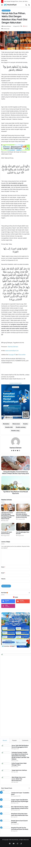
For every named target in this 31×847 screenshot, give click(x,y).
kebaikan (6, 424)
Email (3, 572)
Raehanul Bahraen (7, 26)
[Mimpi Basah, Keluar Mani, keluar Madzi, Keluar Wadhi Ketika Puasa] (5, 816)
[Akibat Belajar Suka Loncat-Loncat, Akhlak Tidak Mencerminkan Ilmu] (6, 779)
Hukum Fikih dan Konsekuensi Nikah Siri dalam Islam (17, 1)
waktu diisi (9, 427)
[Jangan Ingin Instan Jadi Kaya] (6, 772)
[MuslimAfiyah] (10, 5)
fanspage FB (12, 354)
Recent (5, 740)
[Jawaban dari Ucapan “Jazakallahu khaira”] (5, 795)
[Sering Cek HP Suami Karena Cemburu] (8, 527)
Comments (25, 740)
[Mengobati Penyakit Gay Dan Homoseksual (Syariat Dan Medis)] (5, 830)
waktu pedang (21, 427)
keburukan (16, 424)
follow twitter (22, 354)
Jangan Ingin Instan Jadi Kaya (19, 770)
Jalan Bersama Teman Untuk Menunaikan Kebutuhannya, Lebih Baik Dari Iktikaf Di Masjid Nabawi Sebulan (7, 515)
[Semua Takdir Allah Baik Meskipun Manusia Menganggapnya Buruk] (6, 748)
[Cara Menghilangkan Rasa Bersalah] (23, 527)
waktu (26, 424)
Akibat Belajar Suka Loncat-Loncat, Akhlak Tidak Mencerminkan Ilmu (19, 779)
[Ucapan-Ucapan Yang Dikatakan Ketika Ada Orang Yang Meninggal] (5, 802)
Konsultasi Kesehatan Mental (15, 383)
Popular (14, 740)
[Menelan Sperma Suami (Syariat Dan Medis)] (5, 823)
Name (3, 567)
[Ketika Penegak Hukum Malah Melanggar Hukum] (6, 765)
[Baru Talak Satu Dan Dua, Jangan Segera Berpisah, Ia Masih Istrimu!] (5, 809)
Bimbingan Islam (6, 10)
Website (3, 578)
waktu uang (15, 430)
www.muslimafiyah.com (12, 350)
